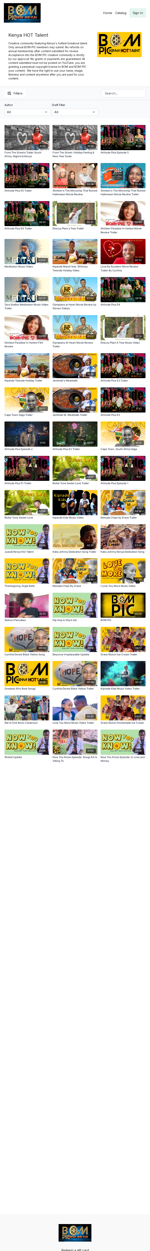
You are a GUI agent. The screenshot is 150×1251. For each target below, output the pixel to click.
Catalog (120, 13)
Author (8, 105)
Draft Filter (58, 105)
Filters (17, 93)
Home (107, 13)
